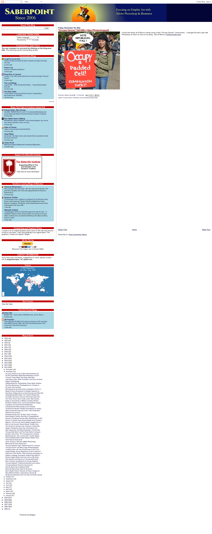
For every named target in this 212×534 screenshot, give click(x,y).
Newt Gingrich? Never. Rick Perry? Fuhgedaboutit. (22, 416)
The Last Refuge (10, 83)
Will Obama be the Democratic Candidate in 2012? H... (23, 389)
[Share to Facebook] (96, 95)
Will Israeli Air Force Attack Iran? (16, 443)
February (9, 493)
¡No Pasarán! (9, 320)
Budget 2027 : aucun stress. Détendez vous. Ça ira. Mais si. (24, 315)
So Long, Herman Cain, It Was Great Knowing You (22, 373)
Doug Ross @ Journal (12, 74)
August (8, 481)
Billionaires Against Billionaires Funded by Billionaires (22, 145)
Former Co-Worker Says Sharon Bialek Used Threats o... (24, 420)
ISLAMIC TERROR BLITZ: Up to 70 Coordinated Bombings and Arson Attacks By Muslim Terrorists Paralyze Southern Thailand (25, 113)
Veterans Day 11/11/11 (12, 412)
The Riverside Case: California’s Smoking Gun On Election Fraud (26, 199)
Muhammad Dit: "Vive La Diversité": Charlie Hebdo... (22, 436)
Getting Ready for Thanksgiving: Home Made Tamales (23, 383)
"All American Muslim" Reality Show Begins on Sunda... (23, 408)
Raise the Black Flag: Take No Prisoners (18, 469)
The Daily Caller (10, 92)
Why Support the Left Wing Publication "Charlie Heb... (23, 430)
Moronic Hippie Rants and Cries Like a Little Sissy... (22, 457)
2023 (6, 343)
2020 (6, 349)
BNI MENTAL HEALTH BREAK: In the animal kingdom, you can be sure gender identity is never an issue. (26, 121)
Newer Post (62, 230)
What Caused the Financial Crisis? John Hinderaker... (23, 410)
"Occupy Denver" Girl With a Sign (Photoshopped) (83, 30)
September (9, 479)
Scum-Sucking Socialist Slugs (89, 97)
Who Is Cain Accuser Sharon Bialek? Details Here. (22, 424)
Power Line (8, 68)
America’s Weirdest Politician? (14, 69)
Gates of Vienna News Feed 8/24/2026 (17, 129)
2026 (6, 338)
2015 (6, 358)
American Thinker (11, 197)
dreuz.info (8, 313)
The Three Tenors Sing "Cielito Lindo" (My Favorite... (22, 399)
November (9, 371)
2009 (6, 500)
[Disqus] (134, 132)
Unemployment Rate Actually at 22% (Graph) (20, 406)
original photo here (173, 34)
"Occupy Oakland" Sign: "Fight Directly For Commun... (23, 445)
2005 (6, 509)
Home (134, 230)
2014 (6, 361)
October (8, 477)
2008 (6, 502)
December (9, 369)
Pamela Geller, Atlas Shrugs (15, 110)
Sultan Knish (9, 143)
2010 (6, 498)
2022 (6, 345)
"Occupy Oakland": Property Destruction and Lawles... (23, 463)
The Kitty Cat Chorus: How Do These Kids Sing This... (23, 397)
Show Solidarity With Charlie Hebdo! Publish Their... (22, 438)
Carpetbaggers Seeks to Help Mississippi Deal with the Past (24, 212)
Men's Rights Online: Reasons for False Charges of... (22, 471)
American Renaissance (13, 187)
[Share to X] (93, 95)
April (7, 489)
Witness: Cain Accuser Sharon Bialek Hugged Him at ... (23, 422)
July (7, 483)
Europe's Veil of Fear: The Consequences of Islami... (22, 434)
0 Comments (80, 95)
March (8, 491)
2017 (6, 354)
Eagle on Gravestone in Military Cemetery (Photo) (21, 401)
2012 (6, 365)
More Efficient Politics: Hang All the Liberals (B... (21, 473)
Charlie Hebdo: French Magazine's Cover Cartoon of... (23, 451)
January (9, 495)
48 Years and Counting (13, 387)
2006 (6, 507)
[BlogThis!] (91, 95)
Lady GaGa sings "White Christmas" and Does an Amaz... (24, 379)
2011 (6, 367)
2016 (6, 356)
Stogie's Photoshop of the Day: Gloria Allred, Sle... (21, 428)
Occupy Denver (67, 97)
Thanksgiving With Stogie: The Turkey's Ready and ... (23, 395)
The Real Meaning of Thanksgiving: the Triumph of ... (22, 385)
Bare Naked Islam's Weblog (14, 119)
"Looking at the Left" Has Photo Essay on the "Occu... (22, 449)
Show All (51, 101)
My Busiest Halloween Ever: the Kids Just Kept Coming (23, 475)
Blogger (32, 515)
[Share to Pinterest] (98, 95)
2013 (6, 363)
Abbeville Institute (11, 210)
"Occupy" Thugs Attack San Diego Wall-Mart (19, 377)
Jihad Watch (9, 134)
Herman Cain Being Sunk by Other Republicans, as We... (24, 418)
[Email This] (89, 95)
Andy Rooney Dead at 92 (13, 439)
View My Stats (7, 304)
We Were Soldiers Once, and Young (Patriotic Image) (23, 403)
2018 (6, 352)
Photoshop (76, 97)
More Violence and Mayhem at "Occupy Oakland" (21, 461)
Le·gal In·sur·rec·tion (12, 59)
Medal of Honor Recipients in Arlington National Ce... (22, 391)
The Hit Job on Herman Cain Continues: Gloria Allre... (23, 426)
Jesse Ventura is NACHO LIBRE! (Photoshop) (20, 441)
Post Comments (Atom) (78, 234)
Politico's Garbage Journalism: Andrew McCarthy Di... (23, 455)
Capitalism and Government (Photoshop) (19, 404)
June (7, 485)
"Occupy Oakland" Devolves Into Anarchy (19, 465)
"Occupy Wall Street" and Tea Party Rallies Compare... (23, 432)
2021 (6, 347)
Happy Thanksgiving (12, 381)
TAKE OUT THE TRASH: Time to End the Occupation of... (24, 453)
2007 (6, 504)
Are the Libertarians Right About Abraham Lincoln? (22, 375)
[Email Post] (86, 95)
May (7, 487)
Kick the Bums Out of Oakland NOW (17, 467)
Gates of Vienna (10, 127)
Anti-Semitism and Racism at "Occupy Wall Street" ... (22, 459)
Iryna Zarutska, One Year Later (14, 189)
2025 (6, 340)
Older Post (206, 230)
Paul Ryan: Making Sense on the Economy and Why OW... (24, 393)
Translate (35, 40)
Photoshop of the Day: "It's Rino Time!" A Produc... (21, 414)
